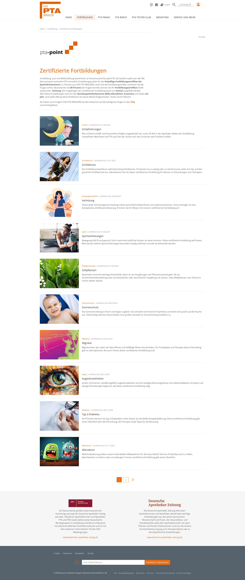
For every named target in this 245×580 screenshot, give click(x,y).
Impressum (150, 573)
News (68, 17)
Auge (84, 374)
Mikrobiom (86, 445)
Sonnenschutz (88, 303)
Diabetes (85, 410)
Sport (84, 232)
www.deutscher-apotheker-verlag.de (80, 537)
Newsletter (67, 553)
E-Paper (166, 4)
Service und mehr (184, 17)
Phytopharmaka (88, 266)
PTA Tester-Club (141, 17)
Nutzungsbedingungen (126, 573)
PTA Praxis (104, 17)
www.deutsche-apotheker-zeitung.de (164, 537)
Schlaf (84, 125)
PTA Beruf (121, 17)
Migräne (85, 339)
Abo (115, 573)
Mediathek (162, 17)
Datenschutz (140, 573)
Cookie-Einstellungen (183, 573)
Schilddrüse (87, 160)
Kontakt (91, 553)
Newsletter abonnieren (157, 562)
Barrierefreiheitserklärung (165, 573)
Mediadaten (79, 553)
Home (42, 29)
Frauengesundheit (90, 196)
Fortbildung (85, 17)
